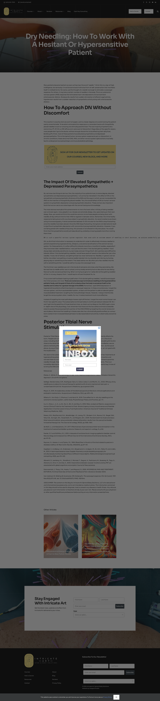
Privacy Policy (107, 697)
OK (116, 697)
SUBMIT (80, 369)
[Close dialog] (99, 328)
